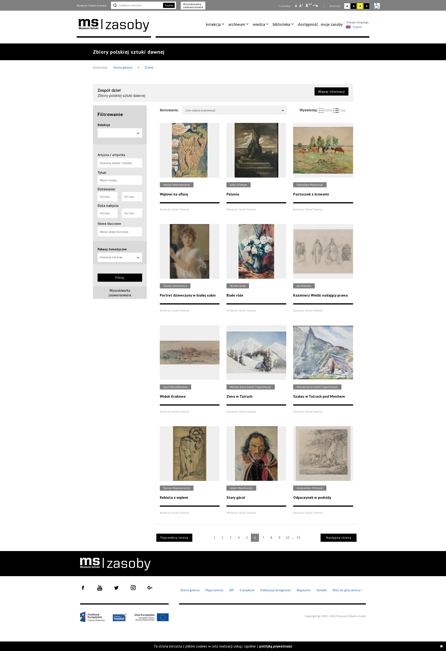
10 (287, 537)
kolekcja (213, 24)
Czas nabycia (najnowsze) (200, 110)
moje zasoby (332, 24)
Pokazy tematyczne (112, 249)
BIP (232, 590)
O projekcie (247, 590)
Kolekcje (104, 125)
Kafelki (328, 110)
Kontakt (322, 590)
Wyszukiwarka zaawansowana (193, 5)
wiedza (259, 24)
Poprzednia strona (174, 538)
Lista (342, 110)
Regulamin (304, 590)
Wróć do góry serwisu (348, 590)
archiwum (236, 24)
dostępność (308, 24)
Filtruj (119, 278)
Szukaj (169, 5)
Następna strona (338, 538)
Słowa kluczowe (109, 223)
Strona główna (123, 67)
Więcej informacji (331, 91)
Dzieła (149, 67)
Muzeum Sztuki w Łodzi (91, 5)
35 (298, 537)
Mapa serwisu (214, 590)
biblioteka (281, 24)
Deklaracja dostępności (275, 590)
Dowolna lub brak (111, 257)
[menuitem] (216, 24)
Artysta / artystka (111, 155)
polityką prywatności (275, 646)
